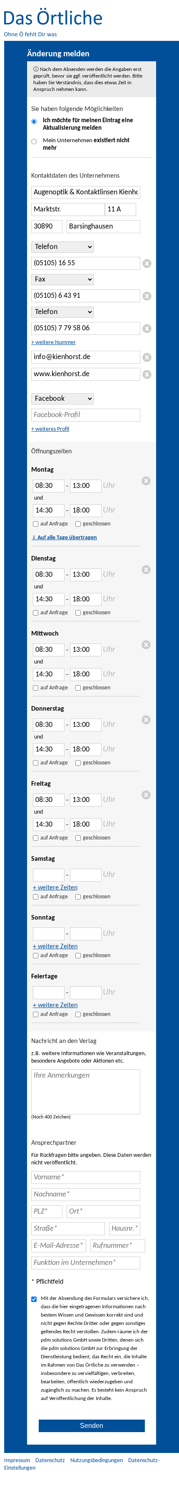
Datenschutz (50, 1461)
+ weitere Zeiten (55, 888)
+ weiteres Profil (50, 429)
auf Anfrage (54, 524)
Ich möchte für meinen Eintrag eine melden (88, 124)
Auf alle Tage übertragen (64, 537)
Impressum (17, 1461)
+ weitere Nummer (53, 342)
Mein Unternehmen (86, 144)
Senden (91, 1425)
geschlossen (96, 524)
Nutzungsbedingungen (96, 1461)
